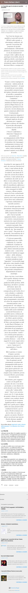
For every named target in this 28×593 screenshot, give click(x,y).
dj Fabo (5, 485)
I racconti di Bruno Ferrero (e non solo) (11, 571)
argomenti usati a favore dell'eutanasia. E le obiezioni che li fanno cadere (13, 426)
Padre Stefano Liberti (11, 2)
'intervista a (14, 155)
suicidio (16, 485)
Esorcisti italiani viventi (7, 556)
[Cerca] (26, 3)
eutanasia (11, 485)
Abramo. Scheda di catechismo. (9, 524)
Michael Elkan (17, 590)
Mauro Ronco (20, 155)
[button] (26, 7)
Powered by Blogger (14, 588)
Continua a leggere (21, 520)
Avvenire (23, 78)
